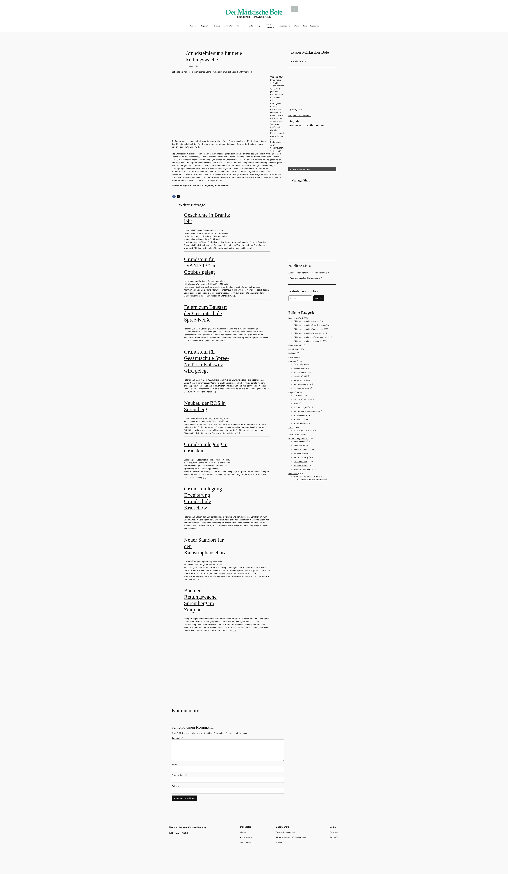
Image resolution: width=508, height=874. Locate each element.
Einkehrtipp (299, 445)
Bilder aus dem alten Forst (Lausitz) (309, 325)
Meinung (292, 353)
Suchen (318, 298)
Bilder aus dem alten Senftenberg (308, 329)
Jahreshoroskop (301, 457)
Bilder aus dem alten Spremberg (308, 333)
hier (226, 185)
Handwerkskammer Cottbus (306, 476)
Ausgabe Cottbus (298, 61)
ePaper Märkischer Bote (310, 52)
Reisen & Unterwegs (303, 469)
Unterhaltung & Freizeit (298, 438)
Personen (292, 357)
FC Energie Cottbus (302, 430)
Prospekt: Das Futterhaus (299, 115)
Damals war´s (294, 318)
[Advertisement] (254, 36)
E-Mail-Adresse (179, 775)
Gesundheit (299, 368)
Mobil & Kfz (299, 376)
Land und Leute (300, 461)
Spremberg (299, 423)
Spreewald (298, 419)
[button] (174, 196)
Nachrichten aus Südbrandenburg (187, 827)
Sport (290, 427)
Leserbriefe (293, 349)
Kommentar (177, 738)
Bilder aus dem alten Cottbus (306, 321)
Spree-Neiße (299, 415)
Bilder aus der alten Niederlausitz (308, 341)
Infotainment (299, 453)
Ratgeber (292, 361)
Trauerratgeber (300, 388)
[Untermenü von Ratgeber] (246, 25)
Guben (297, 403)
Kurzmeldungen (300, 407)
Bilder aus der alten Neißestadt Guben (310, 337)
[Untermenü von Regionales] (212, 25)
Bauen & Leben (300, 364)
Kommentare (294, 345)
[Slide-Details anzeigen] (312, 150)
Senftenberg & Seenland (304, 411)
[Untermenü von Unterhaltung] (262, 25)
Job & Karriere (300, 372)
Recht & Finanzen (301, 384)
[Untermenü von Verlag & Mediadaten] (276, 25)
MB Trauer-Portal (178, 833)
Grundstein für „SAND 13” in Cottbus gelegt (199, 265)
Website (175, 786)
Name (175, 764)
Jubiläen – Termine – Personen (312, 479)
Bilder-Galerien (300, 441)
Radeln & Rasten (301, 465)
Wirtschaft (293, 473)
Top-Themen (294, 434)
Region (291, 392)
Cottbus (203, 66)
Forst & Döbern (300, 399)
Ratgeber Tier (300, 380)
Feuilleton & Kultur (301, 449)
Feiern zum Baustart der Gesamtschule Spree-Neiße (205, 313)
